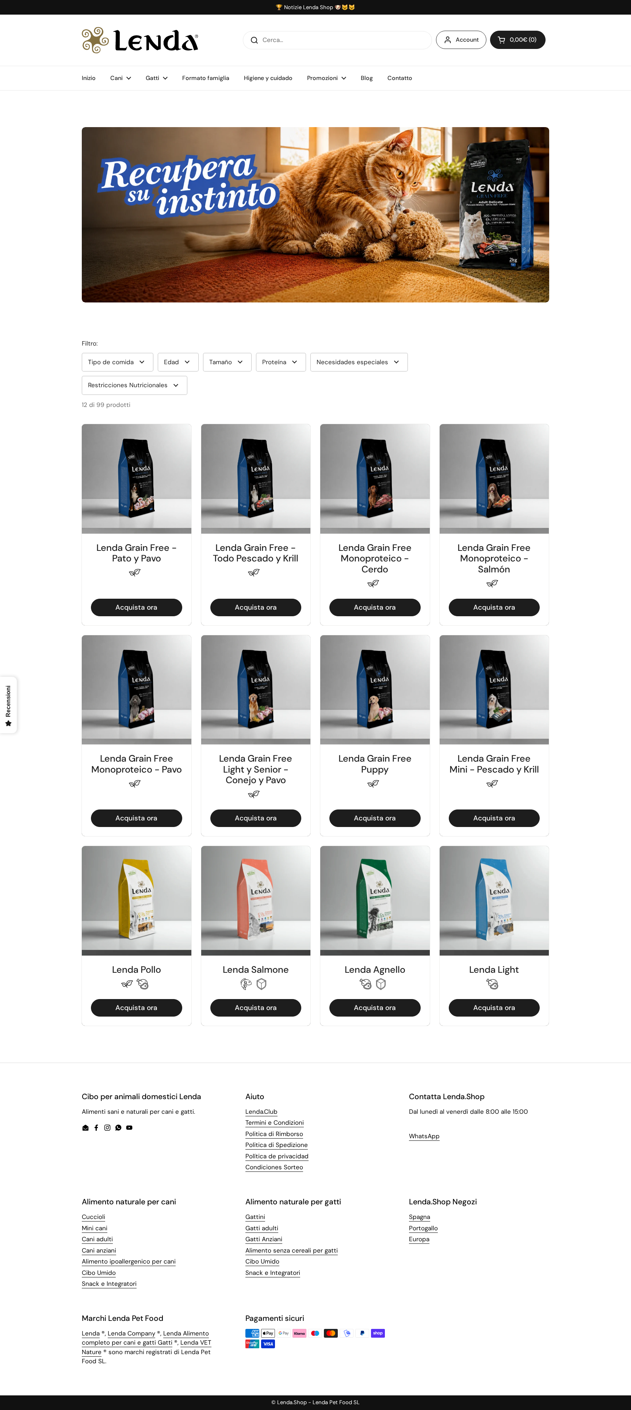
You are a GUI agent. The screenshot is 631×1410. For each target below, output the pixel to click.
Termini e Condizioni (274, 1123)
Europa (419, 1239)
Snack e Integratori (109, 1284)
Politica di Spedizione (276, 1145)
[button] (518, 40)
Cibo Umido (99, 1273)
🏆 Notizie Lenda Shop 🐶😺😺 (315, 7)
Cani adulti (97, 1239)
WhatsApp (424, 1136)
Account (467, 39)
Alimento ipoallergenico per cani (129, 1261)
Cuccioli (93, 1217)
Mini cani (94, 1228)
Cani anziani (99, 1250)
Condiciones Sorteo (274, 1167)
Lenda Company (131, 1333)
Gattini (255, 1217)
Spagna (419, 1217)
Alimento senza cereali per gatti (291, 1250)
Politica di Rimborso (274, 1134)
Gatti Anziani (263, 1239)
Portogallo (423, 1228)
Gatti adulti (261, 1228)
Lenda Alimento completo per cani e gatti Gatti (145, 1338)
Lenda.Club (261, 1112)
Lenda (91, 1333)
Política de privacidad (277, 1156)
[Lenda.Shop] (140, 40)
